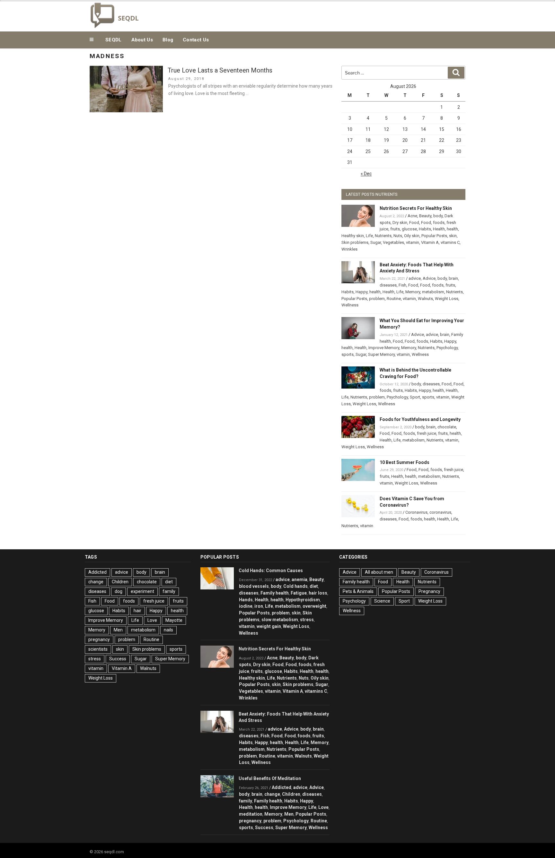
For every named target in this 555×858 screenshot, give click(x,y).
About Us (142, 40)
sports (347, 354)
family (169, 591)
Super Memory (381, 354)
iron (258, 606)
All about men (379, 572)
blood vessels (254, 586)
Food (414, 222)
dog (118, 591)
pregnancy (99, 639)
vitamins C (450, 242)
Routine (394, 298)
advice (415, 278)
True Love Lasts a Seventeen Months (220, 70)
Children (120, 581)
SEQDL (113, 40)
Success (117, 658)
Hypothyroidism (303, 599)
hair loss (318, 593)
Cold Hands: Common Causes (271, 570)
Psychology (447, 347)
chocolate (446, 427)
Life (369, 235)
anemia (299, 579)
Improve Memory (383, 347)
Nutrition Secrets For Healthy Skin (416, 208)
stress (94, 658)
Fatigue (299, 593)
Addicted (97, 572)
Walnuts (425, 298)
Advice (429, 278)
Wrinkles (349, 249)
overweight (314, 606)
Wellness (349, 305)
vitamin (412, 242)
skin (453, 235)
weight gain (269, 626)
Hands (246, 599)
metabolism (433, 291)
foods (439, 222)
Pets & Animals (358, 591)
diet (169, 581)
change (95, 581)
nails (168, 629)
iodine (245, 606)
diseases (388, 285)
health (452, 229)
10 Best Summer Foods (404, 462)
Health (439, 229)
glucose (409, 229)
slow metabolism (279, 619)
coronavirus (440, 512)
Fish (402, 285)
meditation (250, 814)
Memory (412, 291)
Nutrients (383, 235)
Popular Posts (434, 235)
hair (137, 610)
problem (377, 298)
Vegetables (393, 242)
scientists (98, 649)
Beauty (425, 215)
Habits (425, 229)
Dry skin (399, 222)
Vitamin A (430, 242)
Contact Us (196, 40)
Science (382, 601)
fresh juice (426, 433)
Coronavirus (416, 512)
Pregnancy (429, 591)
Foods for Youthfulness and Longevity (420, 419)
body (438, 215)
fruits (395, 229)
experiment (142, 591)
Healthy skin (352, 235)
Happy (361, 291)
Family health (274, 593)
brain (453, 278)
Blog (168, 40)
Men (118, 629)
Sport (415, 397)
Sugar (375, 242)
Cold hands (295, 586)
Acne (412, 215)
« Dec (366, 173)
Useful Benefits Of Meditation (270, 778)
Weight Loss (446, 298)
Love (152, 620)
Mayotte (173, 620)
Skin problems (354, 242)
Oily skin (411, 235)
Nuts (397, 235)
